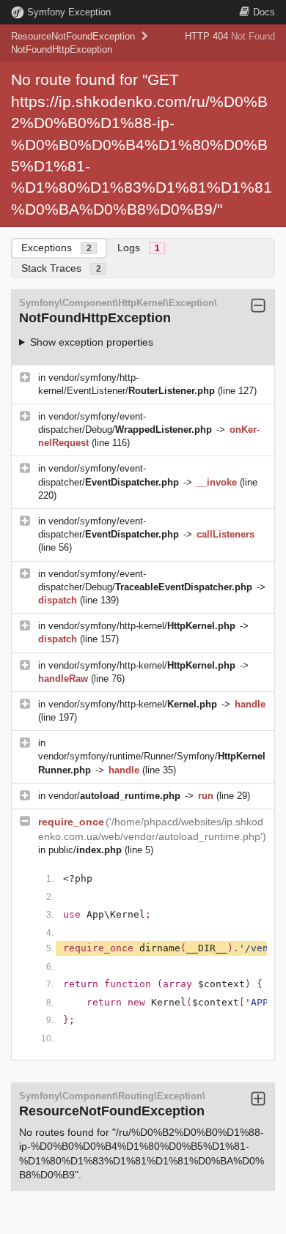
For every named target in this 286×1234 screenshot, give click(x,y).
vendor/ (114, 795)
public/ (85, 849)
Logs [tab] (138, 247)
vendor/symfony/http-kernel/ (141, 625)
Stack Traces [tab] (61, 268)
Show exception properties (91, 342)
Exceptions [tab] (56, 247)
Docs (264, 12)
